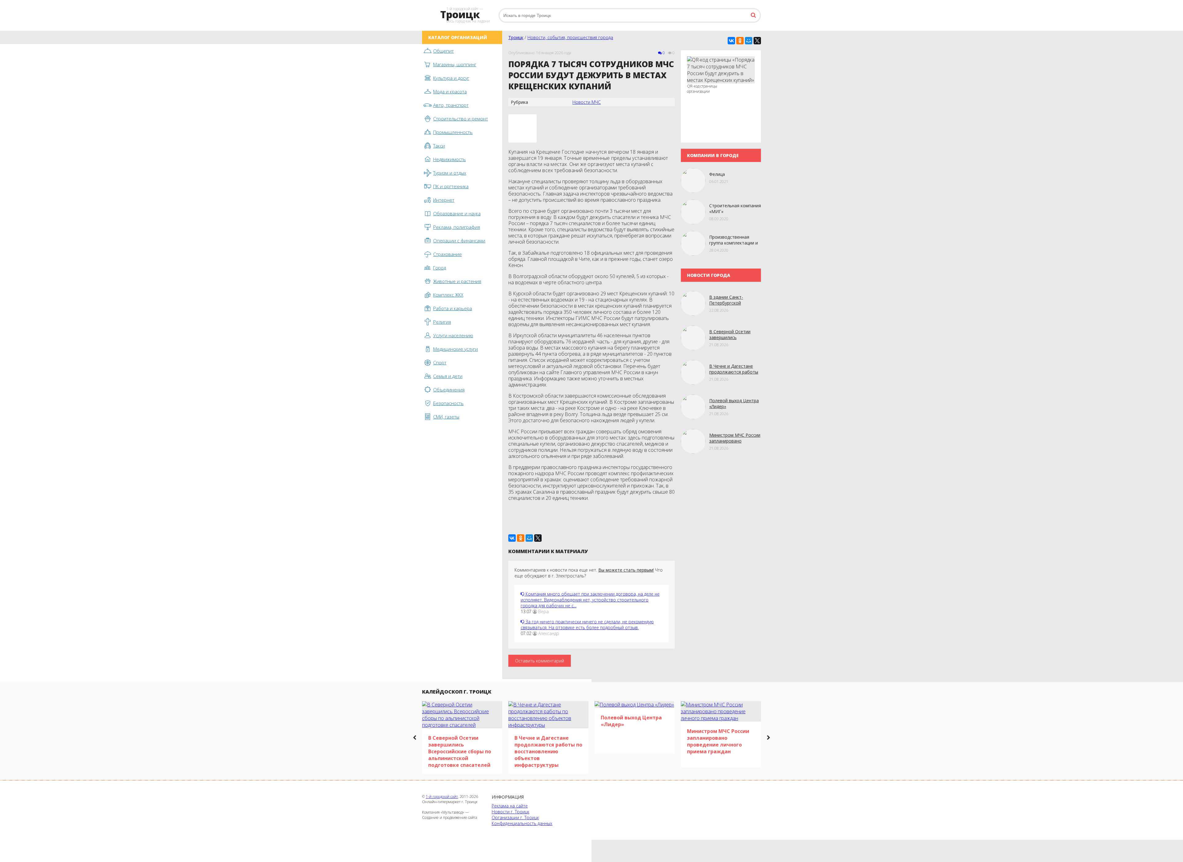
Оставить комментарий (539, 661)
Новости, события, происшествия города (570, 37)
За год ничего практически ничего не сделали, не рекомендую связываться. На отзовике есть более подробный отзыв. (587, 624)
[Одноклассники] (740, 40)
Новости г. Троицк (510, 812)
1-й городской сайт (442, 796)
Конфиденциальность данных (522, 823)
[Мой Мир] (748, 40)
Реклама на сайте (510, 806)
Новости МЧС (586, 102)
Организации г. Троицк (515, 817)
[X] (757, 40)
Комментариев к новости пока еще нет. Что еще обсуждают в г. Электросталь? (588, 573)
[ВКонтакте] (731, 40)
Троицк (515, 37)
